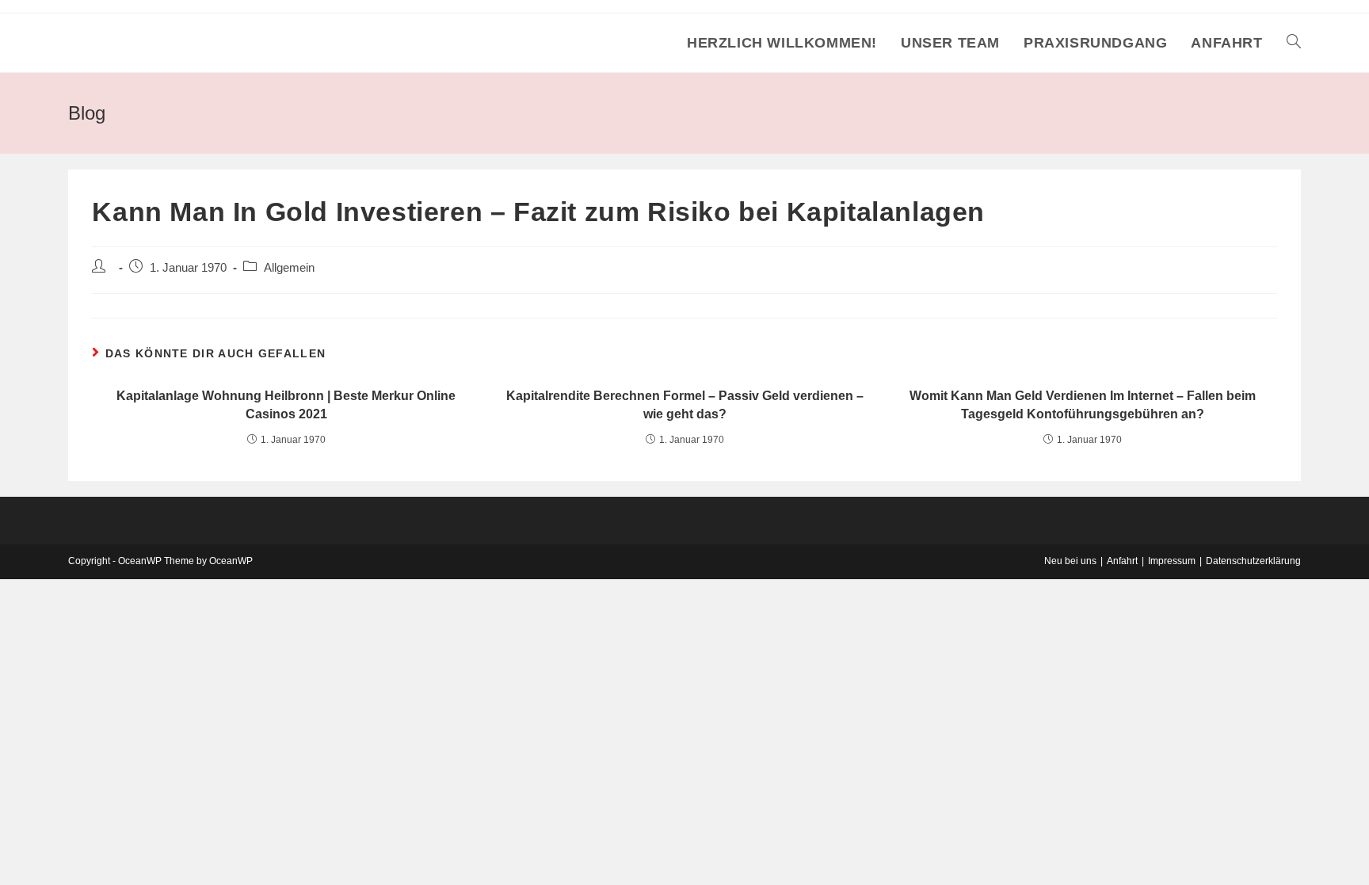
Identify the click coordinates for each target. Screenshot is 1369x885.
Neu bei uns (1070, 560)
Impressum (1171, 560)
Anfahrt (1122, 560)
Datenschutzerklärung (1253, 560)
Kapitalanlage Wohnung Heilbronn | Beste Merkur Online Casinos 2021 (286, 404)
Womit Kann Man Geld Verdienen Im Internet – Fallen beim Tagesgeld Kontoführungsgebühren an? (1082, 404)
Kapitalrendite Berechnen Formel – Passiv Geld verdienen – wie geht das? (685, 404)
